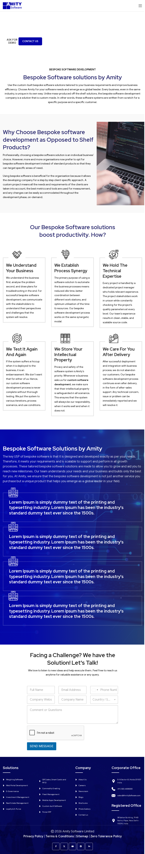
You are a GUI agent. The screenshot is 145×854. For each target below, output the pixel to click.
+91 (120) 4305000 (125, 789)
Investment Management (17, 797)
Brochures (83, 803)
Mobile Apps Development (54, 800)
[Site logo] (12, 5)
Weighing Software (14, 779)
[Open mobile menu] (140, 5)
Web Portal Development (17, 785)
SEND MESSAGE (41, 746)
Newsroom (83, 791)
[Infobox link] (72, 505)
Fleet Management (50, 794)
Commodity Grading (51, 788)
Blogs (81, 797)
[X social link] (64, 846)
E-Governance (12, 791)
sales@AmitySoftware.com (128, 795)
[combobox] (94, 690)
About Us (83, 779)
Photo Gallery (84, 809)
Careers (82, 785)
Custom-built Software (52, 806)
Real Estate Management (17, 803)
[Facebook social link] (56, 846)
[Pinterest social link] (81, 846)
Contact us (83, 815)
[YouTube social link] (72, 846)
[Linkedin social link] (89, 846)
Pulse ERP (46, 812)
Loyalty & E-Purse (13, 809)
